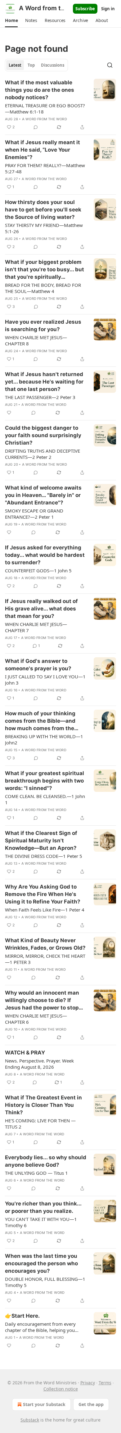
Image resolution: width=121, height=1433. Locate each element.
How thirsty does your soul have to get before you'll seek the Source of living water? (43, 209)
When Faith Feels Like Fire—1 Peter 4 (44, 910)
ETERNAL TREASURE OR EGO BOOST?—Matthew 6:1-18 (45, 108)
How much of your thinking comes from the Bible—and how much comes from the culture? (40, 721)
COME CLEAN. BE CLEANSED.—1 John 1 (45, 799)
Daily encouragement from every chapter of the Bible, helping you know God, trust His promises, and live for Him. (42, 1327)
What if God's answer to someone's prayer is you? (38, 665)
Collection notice (60, 1389)
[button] (11, 20)
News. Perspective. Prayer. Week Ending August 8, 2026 (39, 1064)
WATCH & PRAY (25, 1052)
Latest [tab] (15, 65)
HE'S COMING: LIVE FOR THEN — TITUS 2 (40, 1123)
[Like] (9, 412)
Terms (105, 1383)
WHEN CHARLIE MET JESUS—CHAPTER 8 (36, 340)
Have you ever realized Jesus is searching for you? (43, 325)
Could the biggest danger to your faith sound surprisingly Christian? (43, 435)
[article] (60, 105)
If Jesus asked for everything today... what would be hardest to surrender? (45, 555)
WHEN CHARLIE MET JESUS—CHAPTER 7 (36, 627)
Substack (29, 1420)
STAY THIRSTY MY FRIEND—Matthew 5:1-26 (44, 228)
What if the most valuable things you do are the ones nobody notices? (39, 89)
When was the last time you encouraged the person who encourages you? (41, 1263)
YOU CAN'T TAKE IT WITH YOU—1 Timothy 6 (41, 1222)
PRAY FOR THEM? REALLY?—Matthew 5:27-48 (45, 168)
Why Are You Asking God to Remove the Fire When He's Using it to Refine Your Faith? (42, 894)
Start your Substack (44, 1404)
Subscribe (85, 8)
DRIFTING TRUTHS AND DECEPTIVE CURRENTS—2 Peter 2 (42, 454)
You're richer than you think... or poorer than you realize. (43, 1207)
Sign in (108, 8)
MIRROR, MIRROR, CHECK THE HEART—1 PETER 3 (45, 959)
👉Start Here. (22, 1316)
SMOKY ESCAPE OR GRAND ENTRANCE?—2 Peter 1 (34, 514)
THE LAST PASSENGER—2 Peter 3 (40, 397)
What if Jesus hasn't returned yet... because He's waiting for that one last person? (44, 381)
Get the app (91, 1404)
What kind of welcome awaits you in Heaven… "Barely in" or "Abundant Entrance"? (43, 495)
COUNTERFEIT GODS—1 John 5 (38, 570)
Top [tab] (31, 65)
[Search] (110, 65)
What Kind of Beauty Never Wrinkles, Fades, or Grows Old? (45, 944)
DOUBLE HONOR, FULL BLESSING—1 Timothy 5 (45, 1282)
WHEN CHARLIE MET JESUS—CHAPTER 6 (36, 1019)
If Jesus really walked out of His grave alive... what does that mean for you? (41, 608)
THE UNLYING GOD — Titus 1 (36, 1173)
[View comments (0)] (36, 127)
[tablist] (36, 65)
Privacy (87, 1383)
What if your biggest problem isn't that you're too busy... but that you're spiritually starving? (44, 270)
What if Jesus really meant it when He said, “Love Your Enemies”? (42, 149)
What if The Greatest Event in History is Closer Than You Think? (43, 1105)
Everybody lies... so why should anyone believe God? (45, 1161)
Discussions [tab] (52, 65)
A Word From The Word (44, 119)
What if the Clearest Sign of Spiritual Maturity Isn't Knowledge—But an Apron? (41, 840)
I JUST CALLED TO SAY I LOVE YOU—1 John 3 (45, 679)
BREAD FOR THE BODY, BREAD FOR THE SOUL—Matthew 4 (43, 288)
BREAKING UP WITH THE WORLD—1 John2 (44, 739)
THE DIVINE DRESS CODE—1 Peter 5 (43, 856)
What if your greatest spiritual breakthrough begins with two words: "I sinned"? (44, 780)
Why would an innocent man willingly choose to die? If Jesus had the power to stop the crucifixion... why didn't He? (42, 1000)
